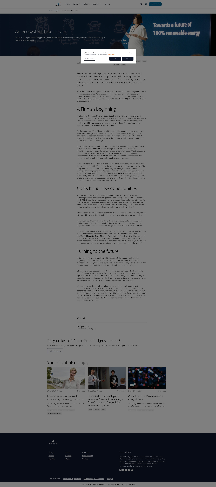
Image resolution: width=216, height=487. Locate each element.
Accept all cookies (128, 58)
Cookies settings (89, 58)
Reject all (115, 58)
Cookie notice (111, 54)
